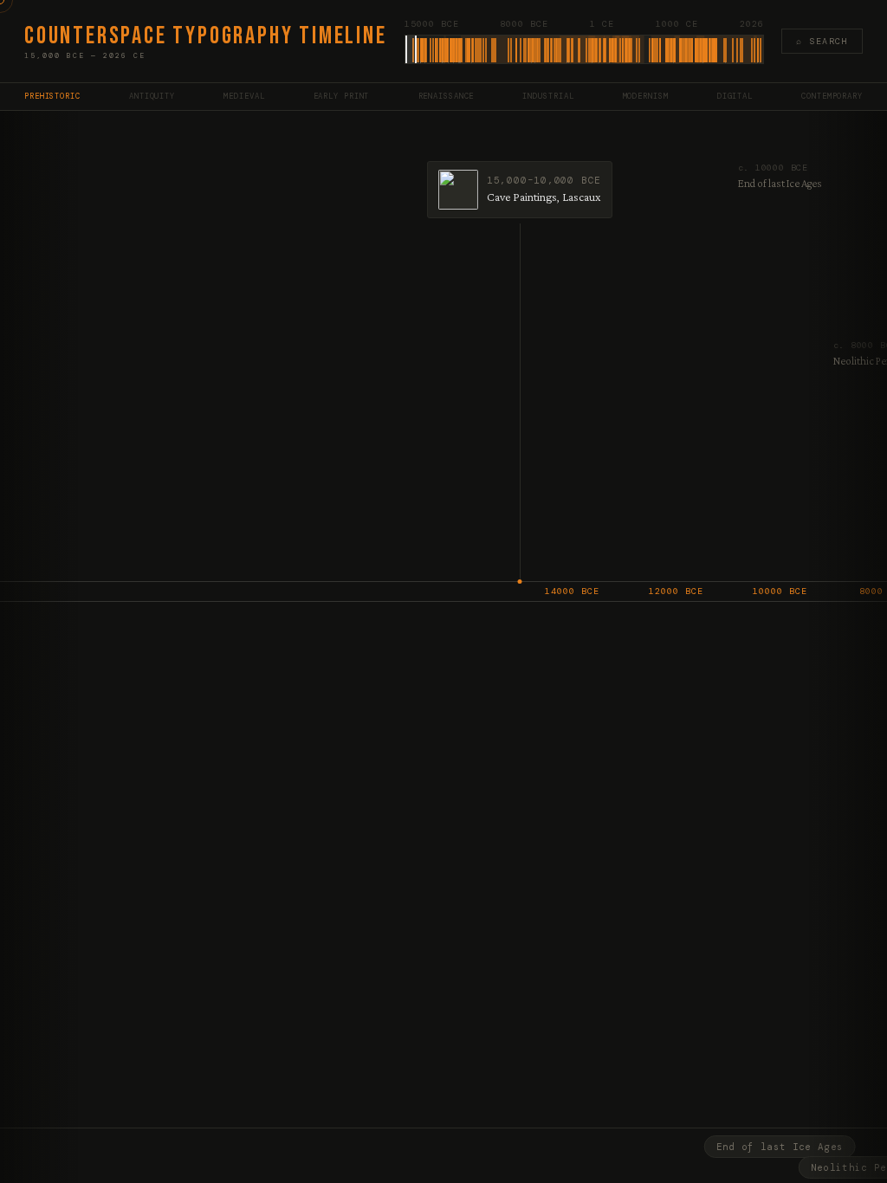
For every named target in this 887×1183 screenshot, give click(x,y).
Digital (735, 96)
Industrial (547, 96)
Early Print (342, 96)
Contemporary (832, 96)
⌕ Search (822, 41)
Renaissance (446, 96)
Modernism (646, 96)
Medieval (243, 96)
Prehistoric (52, 96)
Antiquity (152, 96)
